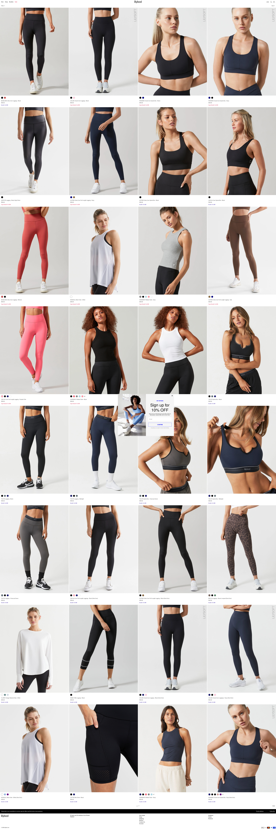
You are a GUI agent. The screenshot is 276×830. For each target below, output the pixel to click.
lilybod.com (6, 827)
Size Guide (142, 815)
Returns (141, 820)
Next (273, 805)
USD (268, 2)
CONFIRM (152, 425)
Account (141, 823)
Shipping (141, 818)
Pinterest (210, 818)
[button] (271, 2)
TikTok (210, 817)
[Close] (164, 395)
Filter (2, 5)
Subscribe (272, 811)
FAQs (140, 817)
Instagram (210, 815)
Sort (273, 5)
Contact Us (142, 822)
